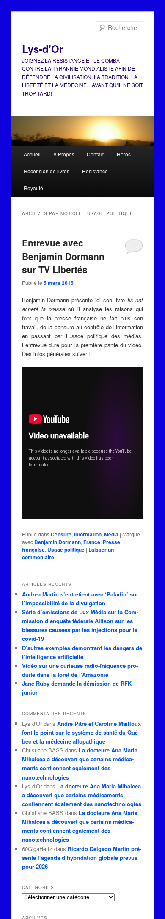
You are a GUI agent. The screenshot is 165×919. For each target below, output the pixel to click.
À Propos (63, 154)
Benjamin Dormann (57, 542)
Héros (124, 154)
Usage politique (66, 549)
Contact (95, 154)
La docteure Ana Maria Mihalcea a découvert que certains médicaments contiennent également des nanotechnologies (81, 795)
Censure (61, 534)
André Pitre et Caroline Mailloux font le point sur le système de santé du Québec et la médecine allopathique (81, 732)
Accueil (32, 154)
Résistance (95, 171)
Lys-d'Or (42, 48)
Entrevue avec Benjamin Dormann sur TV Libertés (63, 256)
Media (111, 534)
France (91, 542)
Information (88, 534)
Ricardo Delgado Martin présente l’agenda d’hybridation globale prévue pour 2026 (81, 857)
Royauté (33, 187)
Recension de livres (46, 171)
